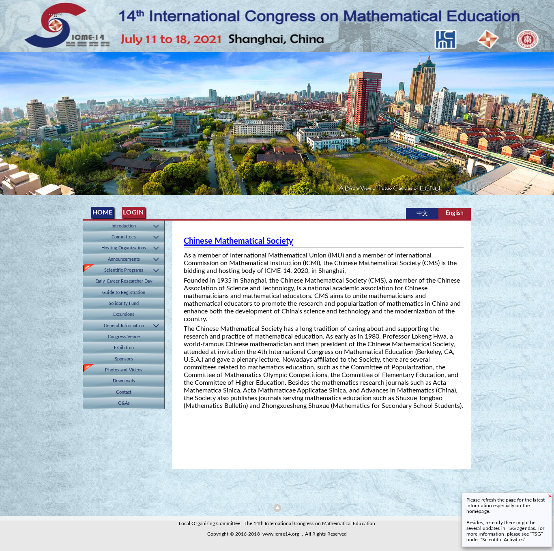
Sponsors (124, 359)
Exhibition (124, 347)
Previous (7, 120)
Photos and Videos (123, 370)
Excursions (123, 314)
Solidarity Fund (124, 303)
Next (546, 120)
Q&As (124, 403)
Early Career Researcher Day (123, 281)
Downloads (124, 381)
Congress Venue (124, 336)
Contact (123, 392)
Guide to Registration (123, 292)
